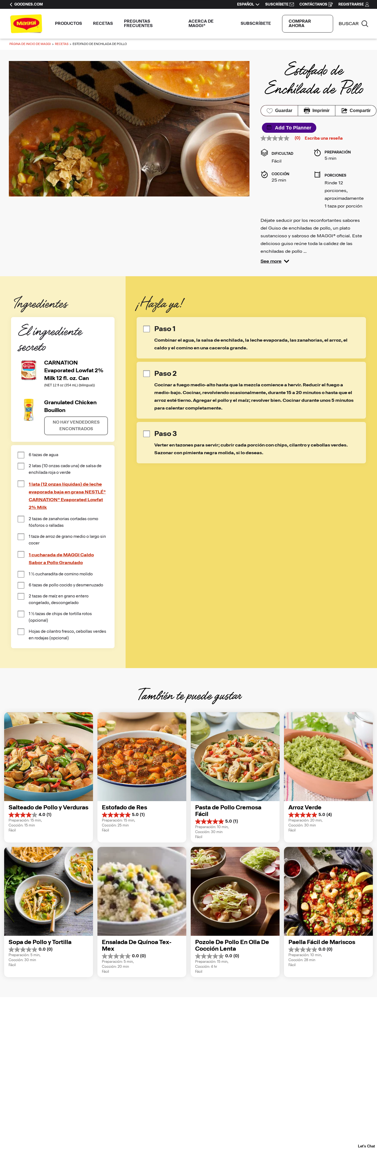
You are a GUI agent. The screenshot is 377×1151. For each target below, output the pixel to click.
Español (245, 4)
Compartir (360, 110)
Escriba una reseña (324, 138)
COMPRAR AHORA (300, 23)
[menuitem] (68, 23)
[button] (275, 261)
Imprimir (321, 110)
